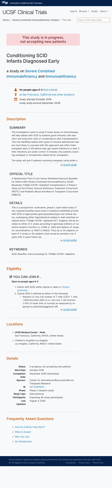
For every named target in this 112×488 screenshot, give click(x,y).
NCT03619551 (37, 386)
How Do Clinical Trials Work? (30, 427)
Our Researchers (23, 441)
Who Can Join (22, 436)
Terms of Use (98, 463)
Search (73, 11)
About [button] (103, 11)
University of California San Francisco (26, 3)
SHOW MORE (70, 165)
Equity (94, 11)
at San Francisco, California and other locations (46, 94)
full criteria (50, 89)
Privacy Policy (84, 463)
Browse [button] (83, 11)
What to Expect (23, 431)
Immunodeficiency (60, 76)
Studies (35, 20)
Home (6, 20)
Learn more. (96, 460)
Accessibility (71, 463)
